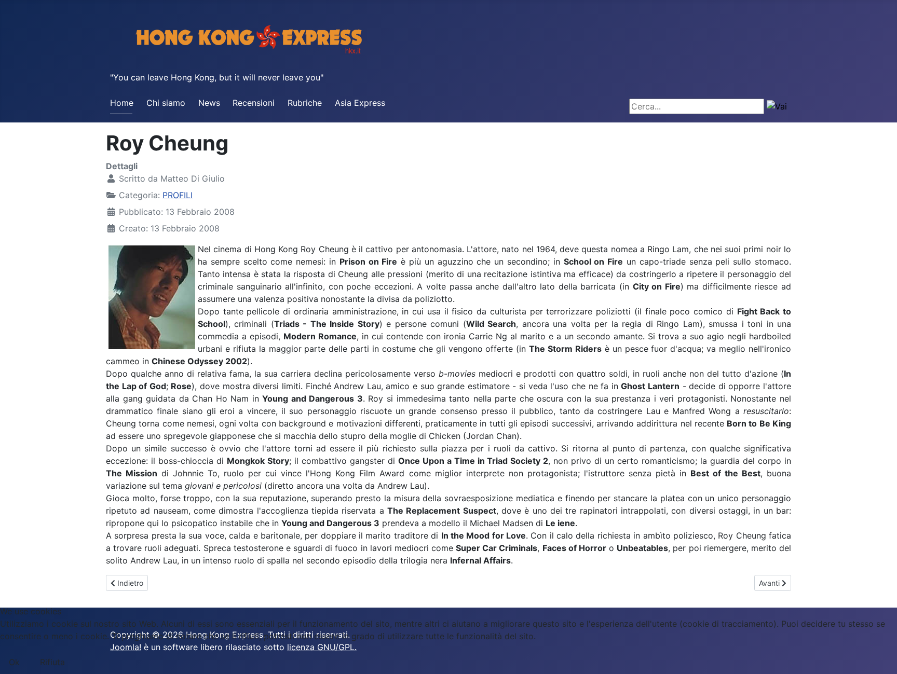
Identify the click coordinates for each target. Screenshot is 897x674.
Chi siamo (165, 103)
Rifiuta (52, 662)
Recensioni (254, 103)
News (209, 103)
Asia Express (360, 103)
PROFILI (177, 195)
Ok (14, 662)
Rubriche (305, 103)
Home (121, 103)
